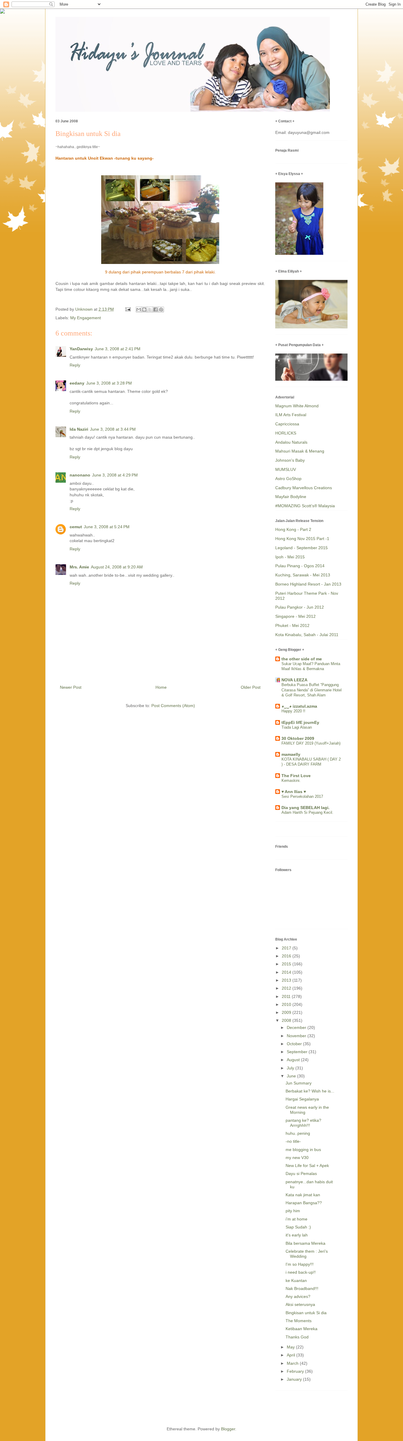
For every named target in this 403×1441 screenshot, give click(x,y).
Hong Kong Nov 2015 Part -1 (302, 538)
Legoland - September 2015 (301, 547)
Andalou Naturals (291, 442)
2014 (287, 972)
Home (161, 687)
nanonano (80, 475)
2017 (287, 948)
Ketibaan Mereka (301, 1328)
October (295, 1043)
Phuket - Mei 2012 (292, 625)
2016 (287, 956)
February (296, 1371)
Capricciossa (287, 424)
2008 (287, 1020)
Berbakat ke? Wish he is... (310, 1091)
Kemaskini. (291, 780)
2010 (287, 1004)
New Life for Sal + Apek (307, 1165)
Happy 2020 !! (293, 711)
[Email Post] (127, 309)
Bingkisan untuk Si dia (306, 1312)
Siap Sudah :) (298, 1227)
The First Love (296, 775)
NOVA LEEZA (294, 679)
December (297, 1027)
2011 (287, 996)
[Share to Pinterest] (161, 309)
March (293, 1363)
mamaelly (290, 754)
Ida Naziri (79, 429)
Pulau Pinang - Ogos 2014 (300, 565)
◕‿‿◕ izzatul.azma (299, 706)
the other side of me (301, 659)
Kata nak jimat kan (303, 1194)
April (291, 1355)
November (297, 1035)
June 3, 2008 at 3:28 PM (109, 383)
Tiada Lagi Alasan (296, 727)
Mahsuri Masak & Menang (299, 451)
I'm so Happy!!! (300, 1264)
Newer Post (70, 687)
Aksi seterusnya (300, 1304)
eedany (77, 383)
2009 (287, 1012)
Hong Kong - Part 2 (293, 529)
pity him (293, 1210)
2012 (287, 988)
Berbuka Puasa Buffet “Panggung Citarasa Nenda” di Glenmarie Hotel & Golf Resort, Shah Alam (311, 690)
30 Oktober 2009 (297, 738)
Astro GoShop (288, 478)
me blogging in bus (303, 1149)
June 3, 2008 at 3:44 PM (113, 429)
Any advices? (298, 1296)
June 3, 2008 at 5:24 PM (107, 526)
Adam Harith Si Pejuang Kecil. (307, 812)
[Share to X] (150, 309)
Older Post (251, 687)
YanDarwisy (81, 348)
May (291, 1347)
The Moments (299, 1320)
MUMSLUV (285, 469)
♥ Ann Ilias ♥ (293, 791)
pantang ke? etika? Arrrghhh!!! (303, 1123)
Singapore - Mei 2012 (295, 616)
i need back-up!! (301, 1272)
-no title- (293, 1141)
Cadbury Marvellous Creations (303, 487)
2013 (287, 980)
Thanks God (297, 1337)
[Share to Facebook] (155, 309)
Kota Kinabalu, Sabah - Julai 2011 (306, 634)
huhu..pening (298, 1133)
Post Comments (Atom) (173, 705)
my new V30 (297, 1157)
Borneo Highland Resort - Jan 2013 (308, 584)
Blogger (228, 1429)
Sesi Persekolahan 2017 (302, 796)
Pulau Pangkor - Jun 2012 (299, 607)
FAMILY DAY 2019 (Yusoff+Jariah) (310, 743)
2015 (287, 964)
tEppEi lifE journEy (300, 722)
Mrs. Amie (79, 567)
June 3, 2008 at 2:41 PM (117, 348)
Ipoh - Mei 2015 (290, 557)
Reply (75, 365)
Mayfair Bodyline (290, 496)
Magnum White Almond (297, 405)
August (294, 1059)
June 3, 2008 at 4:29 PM (115, 475)
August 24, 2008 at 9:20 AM (117, 567)
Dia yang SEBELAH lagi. (305, 807)
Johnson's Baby (290, 460)
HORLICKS (285, 433)
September (298, 1051)
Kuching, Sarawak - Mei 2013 (302, 575)
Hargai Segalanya (302, 1099)
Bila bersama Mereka (305, 1243)
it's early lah (297, 1235)
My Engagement (85, 317)
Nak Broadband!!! (302, 1288)
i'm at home (296, 1219)
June (292, 1076)
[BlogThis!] (144, 309)
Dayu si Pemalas (301, 1173)
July (291, 1068)
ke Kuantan (296, 1280)
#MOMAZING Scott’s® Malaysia (305, 505)
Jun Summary (299, 1083)
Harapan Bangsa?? (304, 1202)
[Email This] (139, 309)
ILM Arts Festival (290, 414)
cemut (76, 526)
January (295, 1379)
